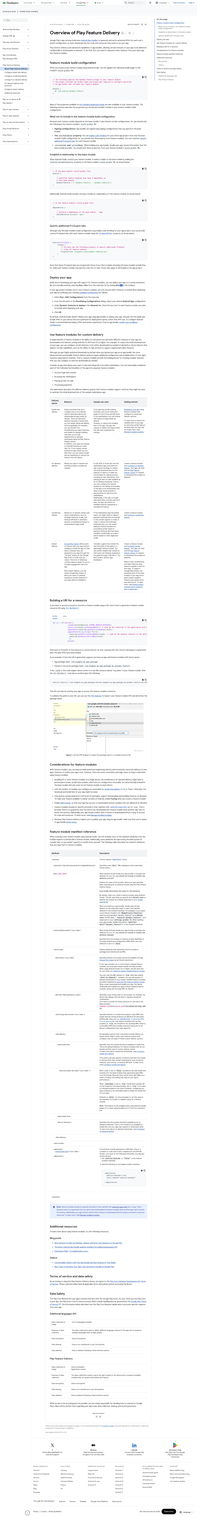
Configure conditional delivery (114, 1065)
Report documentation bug (179, 1474)
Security (36, 1478)
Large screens (93, 1470)
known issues (71, 822)
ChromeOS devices (95, 1478)
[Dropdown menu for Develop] (70, 2)
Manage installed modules (134, 432)
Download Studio (149, 1483)
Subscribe (169, 1511)
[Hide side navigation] (27, 1513)
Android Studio (179, 3)
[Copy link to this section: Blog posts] (63, 1238)
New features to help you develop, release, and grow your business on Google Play (88, 1243)
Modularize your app (132, 410)
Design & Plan (46, 3)
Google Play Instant (71, 544)
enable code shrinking (97, 136)
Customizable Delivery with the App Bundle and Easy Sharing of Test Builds (85, 1263)
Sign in (191, 3)
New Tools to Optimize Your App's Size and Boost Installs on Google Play (84, 1267)
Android (36, 1470)
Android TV (92, 1485)
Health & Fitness (66, 1478)
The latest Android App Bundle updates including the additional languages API (85, 1247)
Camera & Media (67, 1481)
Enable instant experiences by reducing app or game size (133, 587)
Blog (99, 3)
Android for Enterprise (41, 1474)
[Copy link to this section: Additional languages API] (78, 1314)
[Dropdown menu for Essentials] (35, 2)
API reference (147, 1480)
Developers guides (149, 1476)
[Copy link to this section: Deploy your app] (74, 277)
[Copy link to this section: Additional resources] (79, 1226)
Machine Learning (67, 1474)
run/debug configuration (88, 293)
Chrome (72, 1501)
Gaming (64, 1470)
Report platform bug (177, 1470)
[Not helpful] (145, 24)
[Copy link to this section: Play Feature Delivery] (75, 1359)
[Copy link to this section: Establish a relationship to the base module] (98, 154)
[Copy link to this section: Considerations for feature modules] (99, 764)
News (35, 1485)
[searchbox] (15, 20)
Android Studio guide (150, 1473)
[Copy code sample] (145, 77)
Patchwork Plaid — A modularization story (71, 1251)
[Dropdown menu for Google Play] (89, 2)
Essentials (28, 3)
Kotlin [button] (55, 616)
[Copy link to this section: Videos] (59, 1258)
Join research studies (177, 1481)
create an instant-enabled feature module (129, 971)
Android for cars (94, 1481)
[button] (13, 29)
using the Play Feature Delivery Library (131, 982)
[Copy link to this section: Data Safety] (67, 1294)
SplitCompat (65, 803)
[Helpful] (142, 24)
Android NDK (147, 1487)
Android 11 (119, 1492)
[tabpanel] (98, 632)
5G (62, 1489)
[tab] (55, 616)
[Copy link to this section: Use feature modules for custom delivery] (105, 335)
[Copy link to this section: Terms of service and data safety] (95, 1276)
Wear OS (91, 1474)
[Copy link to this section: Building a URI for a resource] (89, 600)
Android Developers (56, 24)
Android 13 (119, 1485)
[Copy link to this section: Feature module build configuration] (98, 63)
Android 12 (119, 1489)
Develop (64, 3)
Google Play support (177, 1478)
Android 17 (119, 1470)
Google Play (81, 3)
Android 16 (119, 1474)
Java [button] (65, 616)
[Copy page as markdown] (130, 33)
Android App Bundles (89, 40)
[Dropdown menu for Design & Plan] (55, 2)
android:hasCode (61, 1152)
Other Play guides (29, 12)
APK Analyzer (96, 696)
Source (36, 1481)
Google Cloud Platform (99, 1501)
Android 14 (119, 1481)
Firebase (83, 1501)
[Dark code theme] (143, 77)
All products (116, 1501)
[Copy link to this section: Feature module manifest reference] (98, 832)
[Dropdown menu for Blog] (104, 2)
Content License (108, 1426)
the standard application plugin (92, 105)
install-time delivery (112, 789)
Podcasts (36, 1492)
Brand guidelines (55, 1511)
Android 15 (119, 1478)
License (44, 1511)
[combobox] (135, 3)
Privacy (63, 1485)
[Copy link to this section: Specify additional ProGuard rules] (88, 226)
